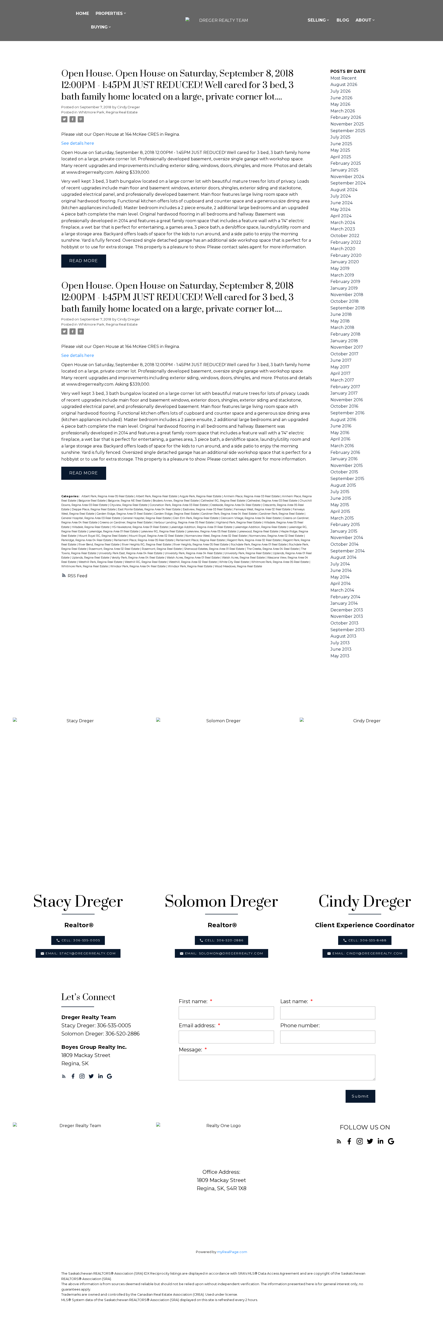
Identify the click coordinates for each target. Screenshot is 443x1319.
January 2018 (344, 340)
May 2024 (340, 209)
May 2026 (340, 104)
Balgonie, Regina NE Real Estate (129, 500)
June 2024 (341, 202)
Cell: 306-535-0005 (81, 940)
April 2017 (340, 373)
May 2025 (340, 150)
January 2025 (344, 170)
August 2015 (343, 485)
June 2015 (340, 498)
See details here (77, 143)
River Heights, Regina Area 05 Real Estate (201, 544)
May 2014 (339, 577)
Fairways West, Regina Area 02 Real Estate (262, 509)
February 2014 (345, 596)
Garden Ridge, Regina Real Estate (177, 513)
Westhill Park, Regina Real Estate (100, 562)
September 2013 (347, 629)
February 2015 (345, 524)
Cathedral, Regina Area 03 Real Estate (272, 500)
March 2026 (342, 111)
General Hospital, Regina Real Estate (147, 518)
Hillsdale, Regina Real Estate (91, 527)
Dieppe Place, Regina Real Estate (94, 509)
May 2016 (339, 432)
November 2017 (346, 347)
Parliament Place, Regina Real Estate (201, 540)
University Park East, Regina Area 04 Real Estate (130, 553)
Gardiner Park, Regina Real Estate (282, 513)
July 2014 (340, 564)
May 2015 (339, 504)
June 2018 (341, 314)
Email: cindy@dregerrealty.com (367, 953)
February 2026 (345, 117)
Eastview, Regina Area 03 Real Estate (208, 509)
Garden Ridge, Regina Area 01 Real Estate (125, 513)
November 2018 (346, 294)
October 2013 (344, 623)
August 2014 (343, 557)
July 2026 (340, 91)
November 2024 (347, 176)
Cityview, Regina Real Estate (129, 505)
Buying (99, 27)
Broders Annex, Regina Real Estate (176, 500)
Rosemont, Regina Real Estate (162, 549)
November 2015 (346, 465)
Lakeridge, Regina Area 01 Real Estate (114, 531)
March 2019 (342, 275)
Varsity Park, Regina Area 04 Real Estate (138, 557)
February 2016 (345, 452)
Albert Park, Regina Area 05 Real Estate (108, 496)
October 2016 (344, 406)
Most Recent (343, 78)
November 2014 (346, 537)
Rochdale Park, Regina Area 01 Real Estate (259, 544)
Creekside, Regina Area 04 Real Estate (235, 505)
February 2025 (345, 163)
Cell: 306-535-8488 (367, 940)
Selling (317, 20)
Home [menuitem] (82, 13)
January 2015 (343, 531)
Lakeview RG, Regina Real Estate (163, 531)
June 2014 (340, 570)
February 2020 (345, 255)
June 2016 (340, 426)
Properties (109, 13)
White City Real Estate (234, 562)
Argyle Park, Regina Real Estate (200, 496)
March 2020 (342, 248)
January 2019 (344, 288)
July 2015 (339, 491)
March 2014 (342, 590)
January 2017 (344, 393)
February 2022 (345, 242)
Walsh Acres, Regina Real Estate (244, 557)
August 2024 (343, 189)
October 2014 (344, 544)
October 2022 (344, 235)
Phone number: (300, 1025)
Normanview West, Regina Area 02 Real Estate (216, 536)
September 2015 (347, 478)
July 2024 (340, 196)
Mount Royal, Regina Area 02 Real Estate (156, 536)
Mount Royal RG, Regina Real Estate (102, 536)
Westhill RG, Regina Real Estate (146, 562)
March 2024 (342, 222)
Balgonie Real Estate (92, 500)
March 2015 (342, 518)
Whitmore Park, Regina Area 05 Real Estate (280, 562)
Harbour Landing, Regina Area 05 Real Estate (184, 522)
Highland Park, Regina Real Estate (239, 522)
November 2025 (347, 124)
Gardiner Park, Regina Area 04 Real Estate (229, 513)
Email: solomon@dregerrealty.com (224, 953)
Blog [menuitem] (343, 20)
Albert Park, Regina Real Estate (157, 496)
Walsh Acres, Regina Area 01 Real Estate (193, 557)
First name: (194, 1001)
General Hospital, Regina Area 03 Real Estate (91, 518)
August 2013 (343, 636)
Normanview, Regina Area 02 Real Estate (276, 536)
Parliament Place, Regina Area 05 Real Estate (144, 540)
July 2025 (340, 137)
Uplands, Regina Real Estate (91, 557)
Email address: (198, 1025)
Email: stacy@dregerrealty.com (81, 953)
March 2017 (342, 380)
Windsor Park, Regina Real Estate (190, 566)
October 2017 (344, 353)
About (363, 20)
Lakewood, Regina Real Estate (258, 531)
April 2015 (340, 511)
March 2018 (342, 327)
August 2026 (343, 84)
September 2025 (347, 130)
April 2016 (340, 439)
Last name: (294, 1001)
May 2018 (340, 321)
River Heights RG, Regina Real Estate (147, 544)
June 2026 (341, 97)
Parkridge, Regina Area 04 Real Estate (86, 540)
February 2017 (345, 386)
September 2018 (347, 308)
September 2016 (347, 413)
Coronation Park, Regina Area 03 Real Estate (179, 505)
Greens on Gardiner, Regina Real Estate (126, 522)
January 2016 (343, 458)
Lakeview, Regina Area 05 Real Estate (212, 531)
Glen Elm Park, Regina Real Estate (196, 518)
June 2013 (340, 649)
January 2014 (344, 603)
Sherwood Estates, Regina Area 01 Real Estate (214, 549)
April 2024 (340, 215)
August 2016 (343, 419)
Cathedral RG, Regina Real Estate (223, 500)
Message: (191, 1050)
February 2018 (345, 334)
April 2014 (340, 583)
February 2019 (345, 281)
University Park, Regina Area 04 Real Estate (194, 553)
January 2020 (344, 261)
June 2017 (340, 360)
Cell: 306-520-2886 (224, 940)
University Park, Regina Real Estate (247, 553)
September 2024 (348, 183)
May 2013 (339, 655)
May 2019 (339, 268)
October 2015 (344, 472)
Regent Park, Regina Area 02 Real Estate (254, 540)
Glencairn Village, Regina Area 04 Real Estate (251, 518)
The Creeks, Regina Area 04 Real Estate (273, 549)
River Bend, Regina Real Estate (99, 544)
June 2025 (341, 143)
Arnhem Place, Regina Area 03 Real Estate (252, 496)
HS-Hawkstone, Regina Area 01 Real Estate (140, 527)
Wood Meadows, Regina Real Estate (238, 566)
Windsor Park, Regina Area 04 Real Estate (138, 566)
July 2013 (340, 642)
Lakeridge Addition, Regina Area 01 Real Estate (201, 527)
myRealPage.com (232, 1252)
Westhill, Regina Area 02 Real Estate (193, 562)
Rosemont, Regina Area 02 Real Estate (114, 549)
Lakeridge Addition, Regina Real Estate (261, 527)
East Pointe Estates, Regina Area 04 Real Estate (149, 509)
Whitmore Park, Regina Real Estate (108, 112)
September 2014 (347, 551)
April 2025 (340, 156)
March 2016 (342, 445)
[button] (78, 940)
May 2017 (339, 367)
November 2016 (346, 399)
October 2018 (344, 301)
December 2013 (346, 610)
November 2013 (346, 616)
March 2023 (342, 229)
